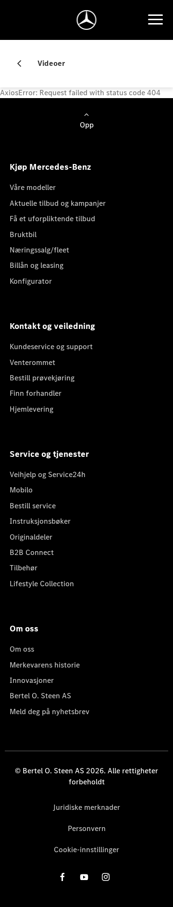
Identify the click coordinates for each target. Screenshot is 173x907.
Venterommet (32, 362)
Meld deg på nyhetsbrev (49, 711)
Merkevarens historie (45, 665)
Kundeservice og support (51, 346)
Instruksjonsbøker (40, 521)
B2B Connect (32, 552)
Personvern (87, 828)
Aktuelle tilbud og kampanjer (58, 203)
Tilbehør (23, 568)
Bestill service (33, 506)
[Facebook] (62, 877)
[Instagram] (105, 877)
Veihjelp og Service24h (48, 474)
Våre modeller (33, 187)
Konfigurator (31, 281)
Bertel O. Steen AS (40, 696)
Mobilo (21, 490)
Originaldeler (31, 537)
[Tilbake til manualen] (23, 63)
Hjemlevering (31, 409)
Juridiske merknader (86, 807)
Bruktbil (23, 234)
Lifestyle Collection (42, 584)
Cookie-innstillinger (86, 849)
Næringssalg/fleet (39, 250)
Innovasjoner (32, 680)
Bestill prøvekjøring (42, 378)
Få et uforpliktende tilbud (52, 219)
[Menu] (155, 20)
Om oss (22, 649)
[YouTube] (84, 877)
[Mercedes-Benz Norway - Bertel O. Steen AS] (87, 20)
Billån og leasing (36, 265)
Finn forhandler (36, 393)
